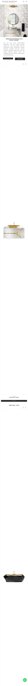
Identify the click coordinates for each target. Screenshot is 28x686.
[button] (23, 64)
